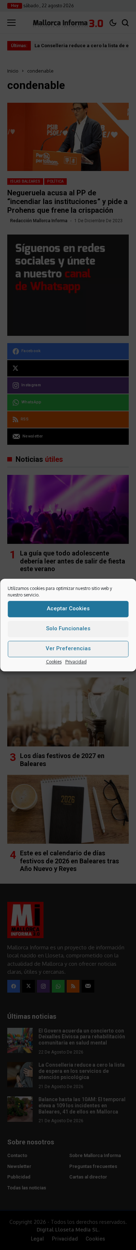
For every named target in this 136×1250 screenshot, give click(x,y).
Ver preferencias (68, 648)
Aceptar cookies (68, 608)
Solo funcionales (68, 628)
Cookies (54, 661)
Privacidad (76, 661)
